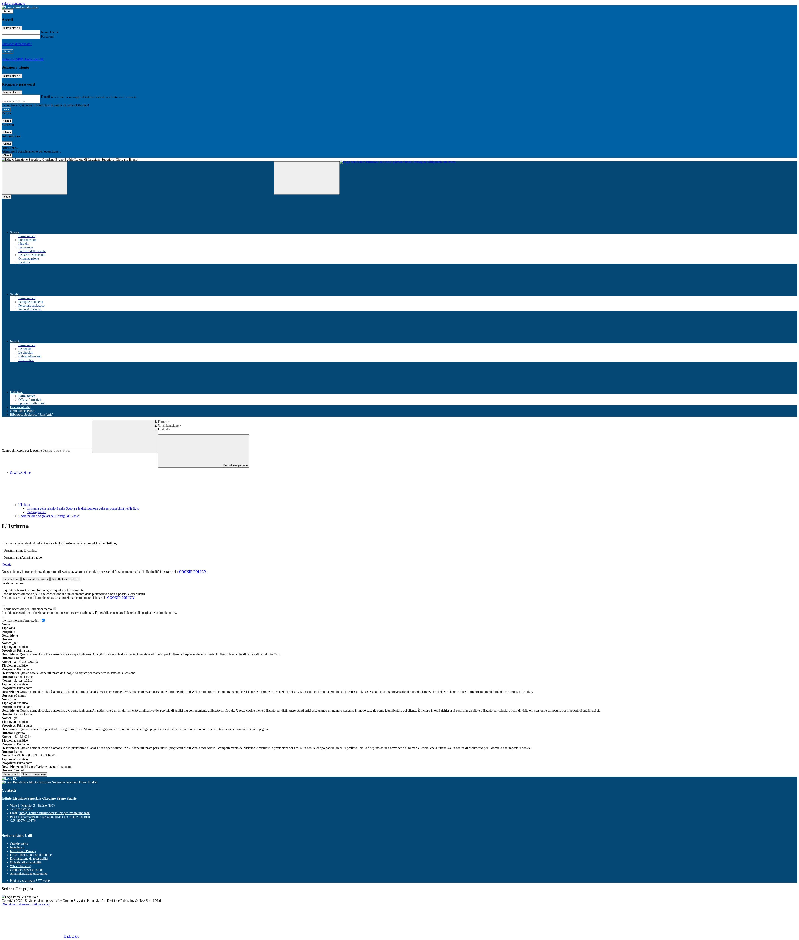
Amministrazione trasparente (28, 873)
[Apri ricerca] (307, 178)
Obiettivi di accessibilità (25, 862)
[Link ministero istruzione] (20, 7)
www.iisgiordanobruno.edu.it (21, 620)
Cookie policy (19, 843)
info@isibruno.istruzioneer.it (54, 813)
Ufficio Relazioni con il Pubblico (31, 855)
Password (47, 36)
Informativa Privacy (23, 851)
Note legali (17, 847)
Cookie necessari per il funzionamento (27, 609)
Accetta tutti (65, 579)
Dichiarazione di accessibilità (29, 858)
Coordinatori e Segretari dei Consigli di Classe (48, 516)
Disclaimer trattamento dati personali (26, 904)
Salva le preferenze (34, 774)
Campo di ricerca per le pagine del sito (27, 450)
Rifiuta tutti (35, 579)
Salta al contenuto (13, 3)
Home (162, 421)
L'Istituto (24, 504)
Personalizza (11, 579)
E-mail (45, 96)
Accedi (7, 11)
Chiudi (7, 120)
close (6, 196)
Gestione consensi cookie (26, 870)
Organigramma (36, 512)
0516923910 (24, 809)
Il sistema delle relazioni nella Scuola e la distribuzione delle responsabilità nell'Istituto (83, 508)
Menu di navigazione (235, 465)
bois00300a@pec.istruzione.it (54, 816)
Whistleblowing (20, 866)
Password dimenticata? (17, 44)
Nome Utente (50, 32)
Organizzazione (168, 425)
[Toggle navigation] (34, 178)
